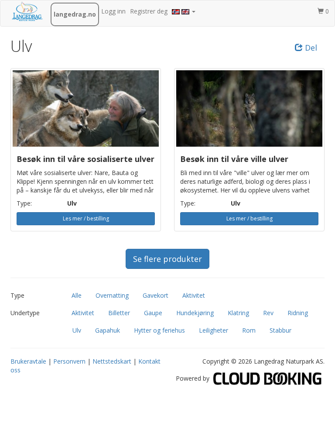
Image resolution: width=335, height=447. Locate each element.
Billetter (119, 313)
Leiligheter (213, 330)
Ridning (297, 313)
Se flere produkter (167, 259)
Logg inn (113, 11)
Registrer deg (149, 11)
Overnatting (112, 295)
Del (310, 47)
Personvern (69, 361)
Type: (24, 203)
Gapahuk (107, 330)
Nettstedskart (111, 361)
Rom (249, 330)
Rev (268, 313)
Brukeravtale (28, 361)
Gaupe (153, 313)
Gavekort (155, 295)
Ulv (76, 330)
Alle (77, 295)
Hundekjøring (195, 313)
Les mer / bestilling (86, 218)
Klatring (238, 313)
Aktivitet (193, 295)
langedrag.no (75, 14)
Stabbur (280, 330)
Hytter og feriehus (159, 330)
